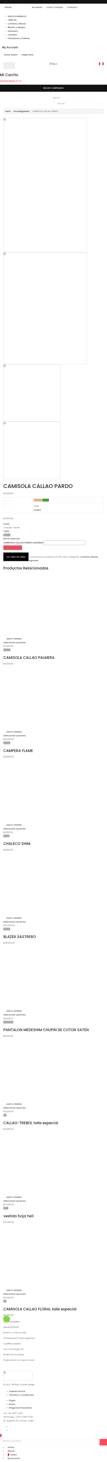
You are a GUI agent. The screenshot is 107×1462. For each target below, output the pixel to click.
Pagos (12, 1400)
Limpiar (37, 509)
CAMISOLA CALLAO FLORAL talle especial (39, 1309)
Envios (12, 1404)
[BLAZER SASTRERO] (45, 883)
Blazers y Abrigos (16, 27)
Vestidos (12, 34)
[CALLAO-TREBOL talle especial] (45, 1069)
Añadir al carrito (12, 547)
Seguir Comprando (53, 88)
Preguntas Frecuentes (20, 1407)
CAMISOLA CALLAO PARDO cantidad (23, 542)
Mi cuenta (37, 7)
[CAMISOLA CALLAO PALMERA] (45, 603)
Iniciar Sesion (11, 54)
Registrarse (28, 54)
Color (7, 499)
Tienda (7, 7)
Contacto (72, 7)
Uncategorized (21, 111)
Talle (7, 505)
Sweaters (13, 31)
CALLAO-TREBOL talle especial (30, 1122)
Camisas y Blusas (17, 23)
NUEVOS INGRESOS (17, 16)
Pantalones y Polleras (19, 38)
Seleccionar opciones (14, 642)
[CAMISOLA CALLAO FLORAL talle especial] (45, 1255)
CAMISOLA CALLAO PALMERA (28, 657)
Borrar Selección (11, 538)
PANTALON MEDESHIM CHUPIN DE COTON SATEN (46, 1029)
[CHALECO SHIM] (45, 790)
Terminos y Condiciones (21, 1394)
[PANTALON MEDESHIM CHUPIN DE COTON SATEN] (45, 976)
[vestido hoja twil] (45, 1162)
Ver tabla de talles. (16, 556)
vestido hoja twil (18, 1216)
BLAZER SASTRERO (19, 936)
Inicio (8, 111)
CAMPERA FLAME (18, 750)
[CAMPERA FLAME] (45, 696)
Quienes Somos (17, 1391)
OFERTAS (12, 19)
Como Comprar (54, 7)
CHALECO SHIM (16, 843)
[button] (102, 63)
